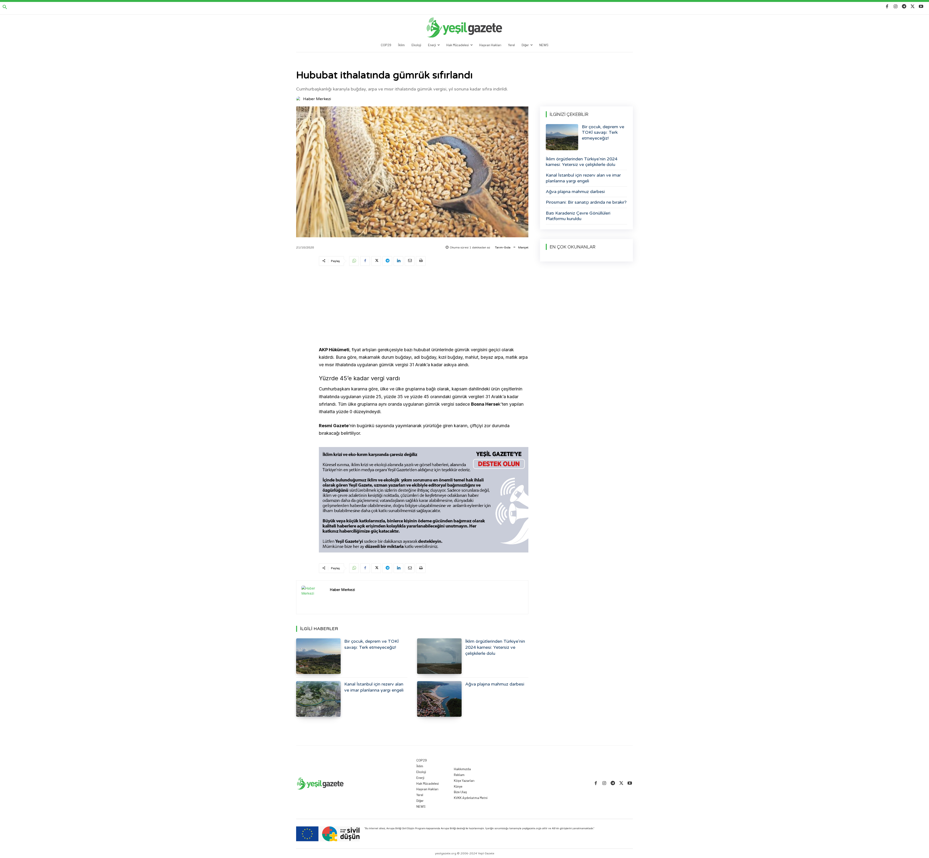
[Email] (409, 261)
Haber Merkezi (317, 99)
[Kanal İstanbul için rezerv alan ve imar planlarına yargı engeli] (318, 699)
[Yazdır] (421, 261)
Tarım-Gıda (502, 247)
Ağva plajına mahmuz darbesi (494, 684)
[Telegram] (904, 7)
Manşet (523, 247)
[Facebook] (887, 7)
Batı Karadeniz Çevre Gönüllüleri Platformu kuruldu (578, 215)
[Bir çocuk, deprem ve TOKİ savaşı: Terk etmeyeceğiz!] (318, 656)
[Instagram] (895, 7)
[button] (5, 7)
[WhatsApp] (354, 261)
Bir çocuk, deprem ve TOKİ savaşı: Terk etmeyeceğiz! (603, 132)
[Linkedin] (398, 261)
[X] (913, 7)
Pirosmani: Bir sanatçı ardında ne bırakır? (586, 202)
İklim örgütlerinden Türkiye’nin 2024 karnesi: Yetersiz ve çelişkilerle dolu (495, 647)
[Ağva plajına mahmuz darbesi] (439, 699)
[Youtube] (921, 7)
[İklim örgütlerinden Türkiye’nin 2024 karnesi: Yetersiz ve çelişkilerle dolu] (439, 656)
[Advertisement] (423, 307)
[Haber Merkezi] (299, 99)
